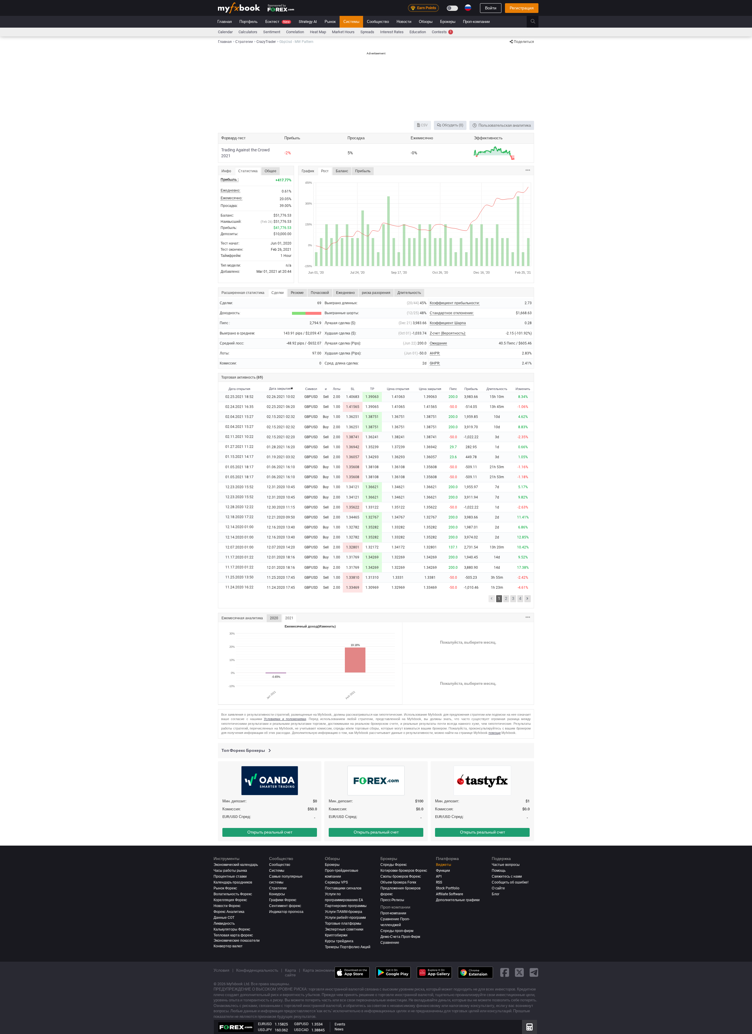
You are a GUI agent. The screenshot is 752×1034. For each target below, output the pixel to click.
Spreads (367, 32)
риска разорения (376, 293)
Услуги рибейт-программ (345, 917)
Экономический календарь (236, 865)
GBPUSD (301, 1024)
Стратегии (278, 888)
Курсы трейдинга (339, 941)
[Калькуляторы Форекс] (529, 1027)
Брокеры (447, 21)
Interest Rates (392, 32)
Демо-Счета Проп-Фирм (400, 936)
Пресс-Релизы (392, 900)
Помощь (499, 871)
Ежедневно (345, 293)
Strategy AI (308, 21)
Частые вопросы (506, 865)
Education (417, 32)
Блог (495, 894)
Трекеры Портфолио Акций (347, 947)
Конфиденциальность (257, 970)
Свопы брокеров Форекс (400, 876)
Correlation (295, 32)
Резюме (297, 293)
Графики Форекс (282, 900)
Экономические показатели (237, 940)
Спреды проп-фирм (396, 930)
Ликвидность (224, 923)
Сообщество (378, 21)
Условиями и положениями (285, 719)
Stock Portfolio (447, 888)
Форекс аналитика (229, 911)
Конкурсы (277, 894)
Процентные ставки (230, 876)
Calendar (225, 32)
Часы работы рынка (230, 871)
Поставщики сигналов (343, 888)
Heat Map (318, 32)
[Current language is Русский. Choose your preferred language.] (468, 7)
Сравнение (389, 942)
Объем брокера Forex (398, 882)
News (339, 1029)
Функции (443, 871)
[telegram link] (534, 972)
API (439, 876)
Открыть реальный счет (269, 832)
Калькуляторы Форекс (232, 929)
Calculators (248, 32)
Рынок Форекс (225, 888)
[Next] (527, 598)
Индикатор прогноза (286, 911)
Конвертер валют (228, 946)
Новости (404, 21)
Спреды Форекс (393, 865)
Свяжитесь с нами (507, 876)
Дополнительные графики (458, 900)
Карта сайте (290, 972)
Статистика (248, 171)
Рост (325, 171)
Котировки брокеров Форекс (403, 871)
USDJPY (265, 1030)
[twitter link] (519, 972)
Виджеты (443, 865)
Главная (224, 21)
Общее (270, 171)
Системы (351, 21)
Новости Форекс (227, 906)
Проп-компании (476, 21)
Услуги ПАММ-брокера (343, 911)
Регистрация (522, 8)
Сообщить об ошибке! (510, 882)
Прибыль (362, 171)
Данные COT (224, 917)
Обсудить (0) (452, 125)
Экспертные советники (344, 929)
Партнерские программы (346, 906)
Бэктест (277, 21)
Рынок (330, 21)
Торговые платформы (343, 923)
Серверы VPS (336, 882)
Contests (441, 32)
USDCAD (301, 1030)
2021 (289, 618)
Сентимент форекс (285, 906)
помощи (495, 732)
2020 (274, 618)
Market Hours (343, 32)
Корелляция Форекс (230, 900)
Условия (221, 970)
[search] (536, 21)
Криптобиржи (336, 935)
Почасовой (320, 293)
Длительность (409, 293)
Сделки (277, 293)
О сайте (498, 888)
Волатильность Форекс (233, 894)
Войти (490, 8)
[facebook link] (504, 972)
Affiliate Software (449, 894)
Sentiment (271, 32)
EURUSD (265, 1024)
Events (340, 1024)
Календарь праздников (233, 882)
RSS (439, 882)
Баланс (342, 171)
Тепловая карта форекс (233, 935)
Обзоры (425, 21)
